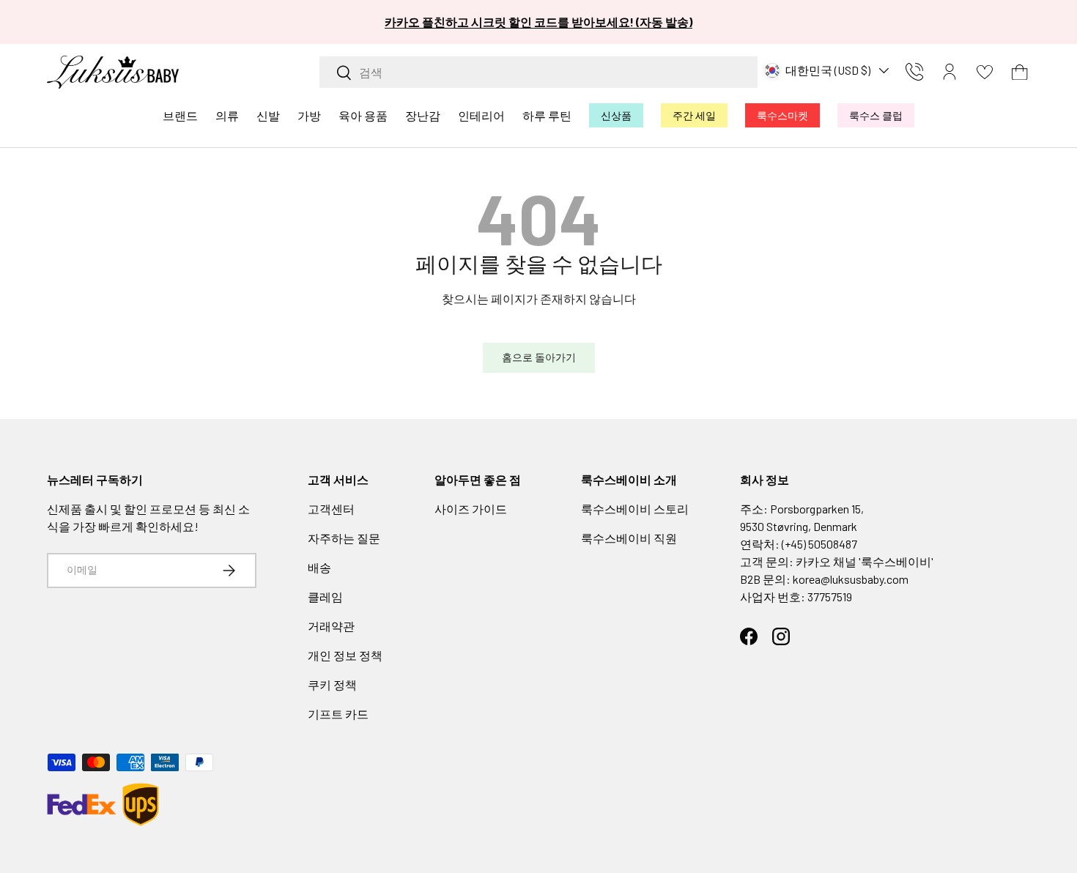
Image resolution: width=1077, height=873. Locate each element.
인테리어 (481, 115)
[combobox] (538, 72)
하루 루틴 (546, 115)
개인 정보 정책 (345, 655)
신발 (268, 115)
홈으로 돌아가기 (539, 357)
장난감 (422, 115)
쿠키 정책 (332, 684)
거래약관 (331, 626)
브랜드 (180, 115)
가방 (309, 115)
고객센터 (331, 509)
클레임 (325, 596)
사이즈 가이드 (470, 509)
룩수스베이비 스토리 (635, 509)
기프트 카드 (338, 714)
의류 (227, 115)
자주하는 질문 (344, 538)
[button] (1020, 72)
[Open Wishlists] (984, 72)
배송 (319, 567)
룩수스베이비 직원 (629, 538)
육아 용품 (363, 115)
